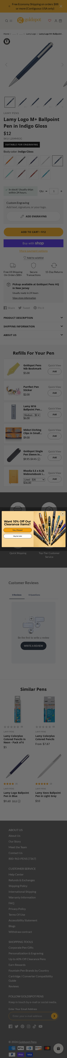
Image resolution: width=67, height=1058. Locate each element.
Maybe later (17, 536)
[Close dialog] (63, 514)
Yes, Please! (18, 530)
